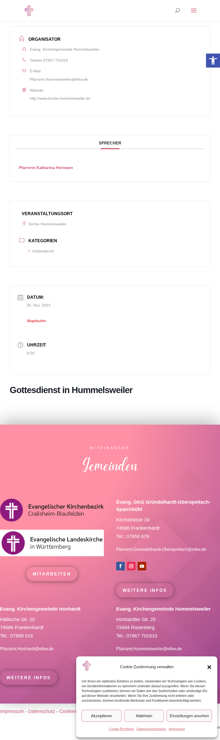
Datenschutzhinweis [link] (151, 729)
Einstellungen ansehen (189, 715)
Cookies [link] (68, 711)
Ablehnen (144, 715)
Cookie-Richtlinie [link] (121, 729)
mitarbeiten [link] (52, 574)
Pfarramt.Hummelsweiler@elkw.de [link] (59, 79)
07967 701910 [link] (55, 60)
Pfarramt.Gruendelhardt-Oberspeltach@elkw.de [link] (161, 549)
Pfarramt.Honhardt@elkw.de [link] (27, 648)
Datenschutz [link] (41, 711)
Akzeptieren (101, 715)
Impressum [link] (177, 729)
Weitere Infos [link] (145, 590)
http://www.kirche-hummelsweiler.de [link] (60, 98)
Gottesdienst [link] (43, 251)
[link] (213, 61)
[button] (209, 667)
